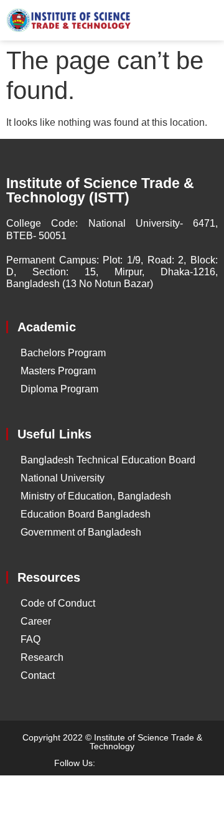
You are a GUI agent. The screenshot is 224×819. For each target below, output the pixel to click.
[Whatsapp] (157, 763)
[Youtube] (135, 763)
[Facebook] (114, 763)
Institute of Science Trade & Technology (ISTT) (100, 190)
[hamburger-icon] (204, 20)
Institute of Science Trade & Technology (146, 741)
